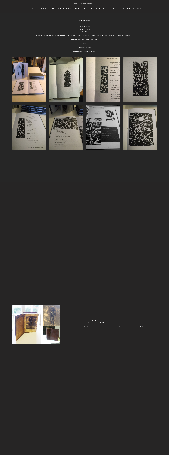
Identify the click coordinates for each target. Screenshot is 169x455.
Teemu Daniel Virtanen (84, 3)
